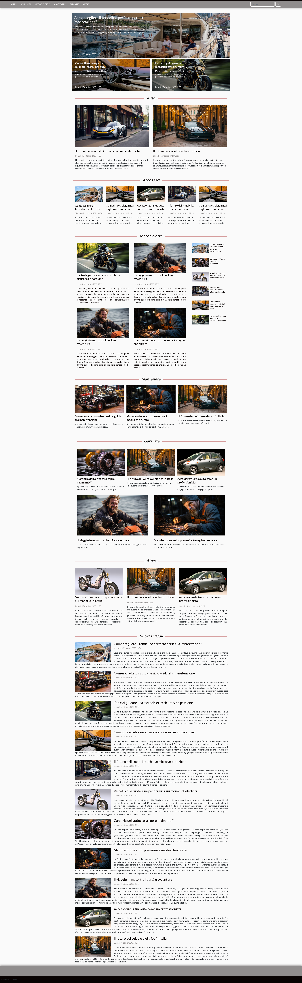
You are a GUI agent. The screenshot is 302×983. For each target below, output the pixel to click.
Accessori (26, 4)
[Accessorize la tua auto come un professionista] (151, 193)
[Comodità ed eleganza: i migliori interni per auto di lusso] (111, 74)
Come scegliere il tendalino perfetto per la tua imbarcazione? (110, 19)
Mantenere (59, 4)
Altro (86, 4)
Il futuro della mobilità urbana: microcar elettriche (107, 151)
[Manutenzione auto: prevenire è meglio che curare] (160, 323)
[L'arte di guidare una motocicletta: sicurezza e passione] (191, 74)
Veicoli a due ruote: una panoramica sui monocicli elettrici (217, 275)
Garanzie (74, 4)
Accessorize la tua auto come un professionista (150, 207)
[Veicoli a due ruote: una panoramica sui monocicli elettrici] (200, 276)
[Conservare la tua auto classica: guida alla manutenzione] (99, 398)
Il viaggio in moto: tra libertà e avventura (103, 540)
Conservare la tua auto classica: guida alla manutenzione (154, 673)
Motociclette (42, 4)
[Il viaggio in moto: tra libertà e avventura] (160, 258)
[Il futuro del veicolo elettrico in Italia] (190, 126)
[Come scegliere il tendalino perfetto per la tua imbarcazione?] (151, 35)
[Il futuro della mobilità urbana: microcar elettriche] (112, 126)
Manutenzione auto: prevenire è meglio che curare (146, 417)
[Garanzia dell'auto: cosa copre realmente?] (200, 262)
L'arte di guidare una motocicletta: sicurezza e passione (170, 66)
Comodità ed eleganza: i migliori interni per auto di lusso (90, 66)
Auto (14, 4)
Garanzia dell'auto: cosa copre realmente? (217, 261)
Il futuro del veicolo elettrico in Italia (176, 151)
